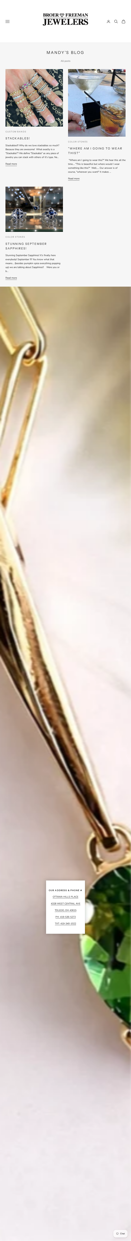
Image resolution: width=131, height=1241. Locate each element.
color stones (78, 141)
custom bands (15, 131)
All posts (65, 61)
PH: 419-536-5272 (65, 917)
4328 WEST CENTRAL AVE (65, 903)
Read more (11, 163)
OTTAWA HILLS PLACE (65, 896)
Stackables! (17, 138)
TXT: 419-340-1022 (65, 923)
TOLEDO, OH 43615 (65, 910)
